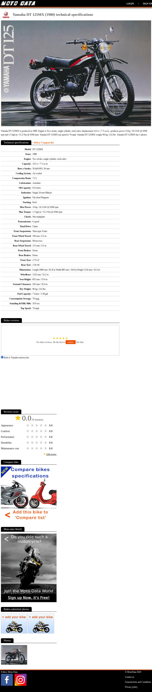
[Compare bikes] (29, 521)
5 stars (46, 425)
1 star (28, 425)
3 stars (37, 425)
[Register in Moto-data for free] (29, 601)
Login (130, 3)
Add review (51, 454)
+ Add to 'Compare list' (43, 142)
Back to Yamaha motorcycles (16, 357)
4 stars (41, 425)
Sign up (147, 3)
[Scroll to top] (141, 678)
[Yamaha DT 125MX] (14, 664)
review (71, 342)
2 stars (32, 425)
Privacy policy (131, 687)
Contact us (129, 677)
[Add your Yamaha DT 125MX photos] (14, 632)
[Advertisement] (29, 382)
